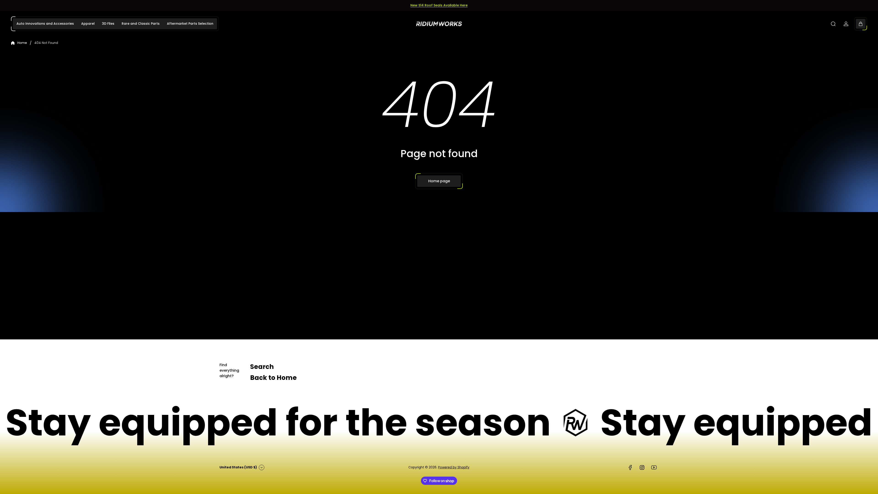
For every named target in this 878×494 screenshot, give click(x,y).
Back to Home (273, 377)
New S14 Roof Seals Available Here (439, 5)
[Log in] (846, 23)
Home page (439, 181)
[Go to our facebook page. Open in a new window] (630, 467)
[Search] (833, 23)
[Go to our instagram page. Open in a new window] (642, 467)
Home (22, 43)
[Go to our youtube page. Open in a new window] (653, 467)
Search (262, 366)
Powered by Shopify (453, 467)
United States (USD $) (238, 467)
